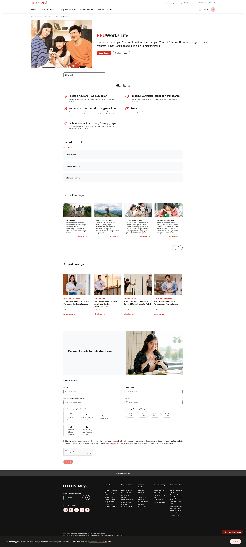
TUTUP (235, 542)
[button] (35, 9)
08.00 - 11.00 (130, 414)
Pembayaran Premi (127, 500)
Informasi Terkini (175, 501)
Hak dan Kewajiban (160, 502)
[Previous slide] (174, 247)
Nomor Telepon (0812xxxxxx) (74, 398)
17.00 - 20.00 (167, 414)
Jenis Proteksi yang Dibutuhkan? (74, 409)
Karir (171, 504)
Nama (66, 387)
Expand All (67, 147)
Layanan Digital (126, 493)
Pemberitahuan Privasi (115, 443)
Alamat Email (130, 387)
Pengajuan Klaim (126, 490)
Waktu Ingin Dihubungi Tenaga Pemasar (139, 409)
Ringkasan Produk (121, 53)
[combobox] (84, 74)
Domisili (128, 398)
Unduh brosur (104, 53)
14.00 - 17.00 (155, 414)
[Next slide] (180, 247)
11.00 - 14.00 (142, 414)
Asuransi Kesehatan (111, 490)
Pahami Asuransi (159, 490)
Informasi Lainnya (126, 506)
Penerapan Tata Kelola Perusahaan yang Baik (176, 497)
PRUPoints (141, 504)
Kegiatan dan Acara (176, 513)
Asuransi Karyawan (111, 506)
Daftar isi (65, 71)
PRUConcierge (142, 506)
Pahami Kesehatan (159, 493)
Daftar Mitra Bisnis (176, 506)
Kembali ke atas (121, 473)
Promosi (140, 495)
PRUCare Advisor (143, 502)
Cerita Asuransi (158, 500)
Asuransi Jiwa (109, 497)
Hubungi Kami (174, 515)
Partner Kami (109, 504)
